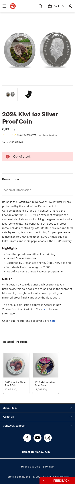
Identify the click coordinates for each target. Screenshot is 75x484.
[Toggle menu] (4, 6)
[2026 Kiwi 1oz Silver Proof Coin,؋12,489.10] (45, 365)
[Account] (70, 6)
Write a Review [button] (48, 135)
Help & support (30, 466)
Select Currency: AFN (36, 451)
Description (10, 179)
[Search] (40, 6)
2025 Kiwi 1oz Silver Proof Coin (15, 383)
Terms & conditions (18, 476)
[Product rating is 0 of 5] (9, 135)
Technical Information (16, 189)
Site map (48, 466)
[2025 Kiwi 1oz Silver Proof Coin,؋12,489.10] (16, 365)
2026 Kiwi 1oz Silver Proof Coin (45, 383)
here (45, 309)
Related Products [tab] (15, 341)
